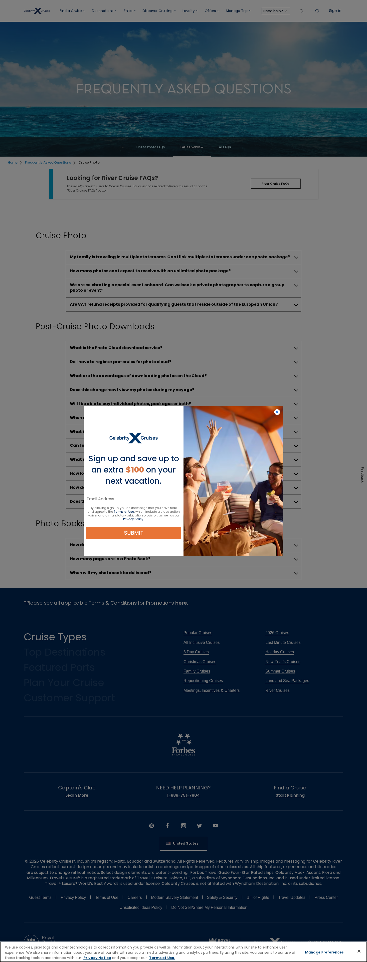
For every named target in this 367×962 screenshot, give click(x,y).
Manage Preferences (324, 952)
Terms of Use (124, 511)
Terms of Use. (162, 957)
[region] (183, 952)
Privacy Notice (97, 957)
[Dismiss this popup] (277, 412)
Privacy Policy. (133, 519)
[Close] (359, 951)
